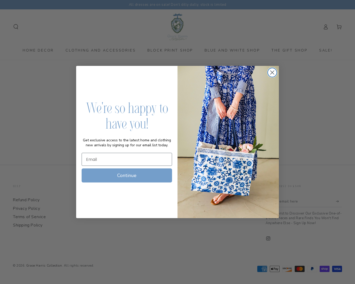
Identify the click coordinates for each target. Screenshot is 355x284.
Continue (126, 175)
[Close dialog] (272, 72)
